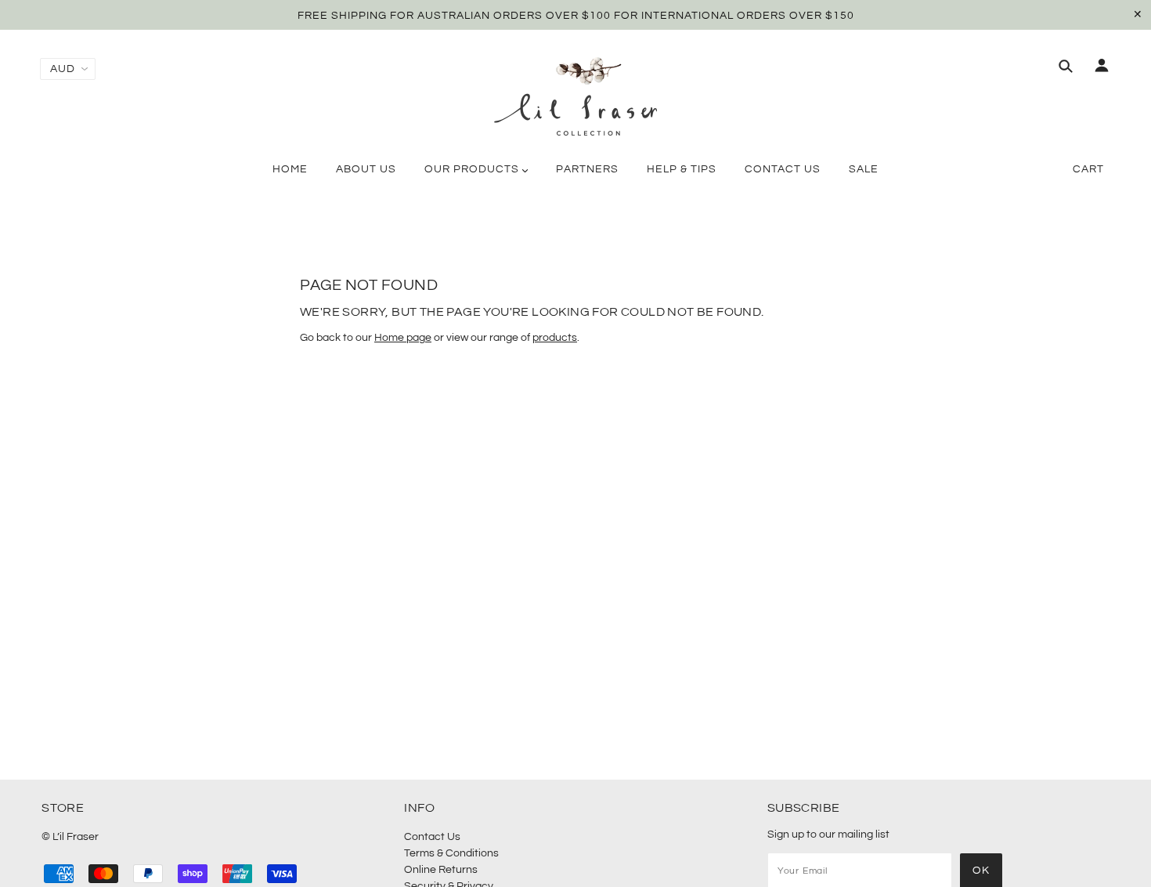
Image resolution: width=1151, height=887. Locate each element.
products (554, 337)
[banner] (575, 96)
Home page (402, 337)
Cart (1088, 169)
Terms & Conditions (451, 853)
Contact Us (432, 836)
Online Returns (441, 869)
